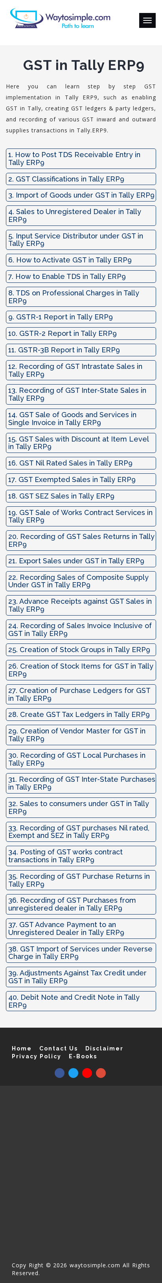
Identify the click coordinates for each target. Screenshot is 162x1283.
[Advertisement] (81, 1176)
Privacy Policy (36, 1056)
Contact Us (58, 1048)
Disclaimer (104, 1048)
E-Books (83, 1056)
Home (22, 1048)
